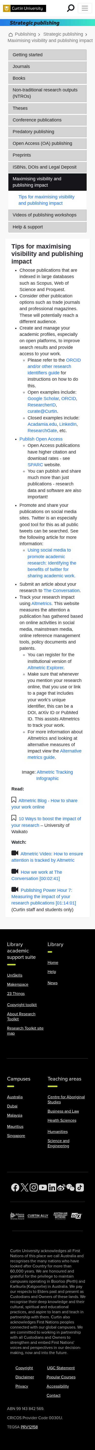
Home (53, 962)
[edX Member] (78, 1216)
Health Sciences (62, 1120)
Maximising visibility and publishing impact (37, 182)
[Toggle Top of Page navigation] (85, 8)
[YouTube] (43, 1187)
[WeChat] (70, 1187)
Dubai (12, 1106)
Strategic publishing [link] (63, 34)
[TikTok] (80, 1187)
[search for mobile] (71, 8)
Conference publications (37, 119)
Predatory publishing (33, 131)
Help (52, 971)
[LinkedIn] (52, 1187)
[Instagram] (34, 1187)
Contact (54, 1395)
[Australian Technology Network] (62, 1215)
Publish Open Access (41, 439)
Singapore (16, 1135)
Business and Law (63, 1111)
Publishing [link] (25, 34)
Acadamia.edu (42, 424)
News (53, 983)
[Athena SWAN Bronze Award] (19, 1216)
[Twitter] (25, 1187)
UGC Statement (61, 1368)
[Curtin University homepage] (24, 8)
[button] (11, 34)
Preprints (22, 155)
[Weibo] (61, 1187)
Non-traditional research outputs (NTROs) (45, 93)
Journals (21, 66)
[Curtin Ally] (40, 1216)
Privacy (21, 1386)
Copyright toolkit (22, 1004)
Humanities (58, 1131)
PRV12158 (29, 1427)
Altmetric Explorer (45, 667)
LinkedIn (68, 424)
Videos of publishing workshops (45, 214)
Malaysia (14, 1115)
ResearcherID (42, 404)
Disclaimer (24, 1377)
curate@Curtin (42, 411)
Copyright (24, 1368)
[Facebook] (15, 1187)
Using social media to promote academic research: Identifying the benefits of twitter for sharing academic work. (52, 563)
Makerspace (17, 984)
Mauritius (15, 1126)
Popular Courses (61, 1377)
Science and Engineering (58, 1143)
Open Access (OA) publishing (42, 143)
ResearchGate (42, 430)
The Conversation (62, 590)
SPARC (35, 464)
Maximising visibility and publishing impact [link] (50, 40)
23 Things (16, 993)
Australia (15, 1097)
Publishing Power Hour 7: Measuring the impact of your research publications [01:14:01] (43, 897)
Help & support (28, 226)
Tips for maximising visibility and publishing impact (46, 200)
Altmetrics (41, 603)
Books (19, 78)
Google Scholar (43, 398)
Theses (20, 108)
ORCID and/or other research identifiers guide (54, 366)
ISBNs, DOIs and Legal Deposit (45, 167)
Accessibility (58, 1386)
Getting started (28, 54)
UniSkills (14, 975)
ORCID (68, 398)
